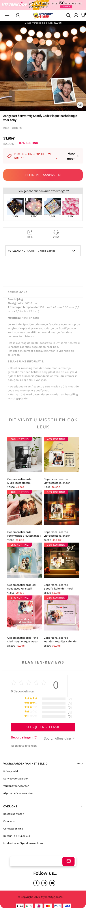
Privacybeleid (11, 771)
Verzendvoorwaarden (16, 785)
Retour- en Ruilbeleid (16, 835)
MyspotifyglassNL (52, 896)
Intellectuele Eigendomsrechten (23, 843)
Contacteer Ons (13, 828)
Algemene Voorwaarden (18, 793)
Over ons (9, 821)
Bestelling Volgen (13, 813)
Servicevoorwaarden (15, 778)
